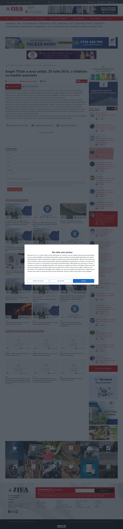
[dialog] (61, 265)
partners (37, 255)
